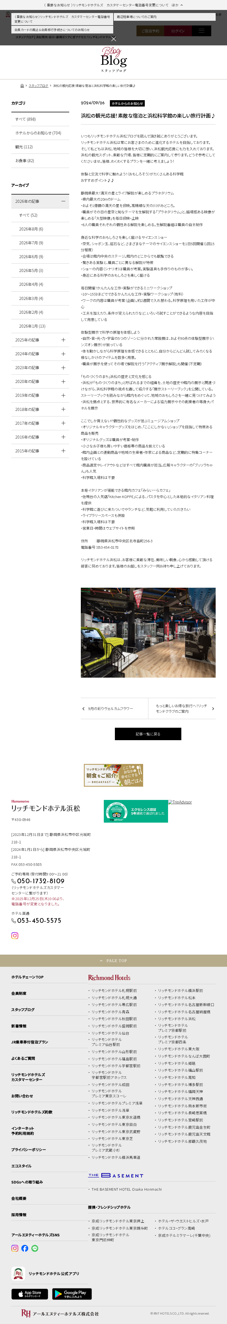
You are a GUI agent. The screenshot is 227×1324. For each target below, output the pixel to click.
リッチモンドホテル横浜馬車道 (116, 1157)
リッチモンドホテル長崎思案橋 (182, 1112)
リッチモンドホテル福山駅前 (180, 1070)
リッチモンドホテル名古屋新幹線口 (186, 1004)
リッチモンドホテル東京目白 (114, 1124)
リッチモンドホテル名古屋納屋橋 (184, 1011)
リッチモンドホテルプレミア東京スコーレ (109, 1093)
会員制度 (18, 993)
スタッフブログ (23, 1009)
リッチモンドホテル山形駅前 (114, 1051)
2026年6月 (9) (31, 256)
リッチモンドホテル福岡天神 (180, 1091)
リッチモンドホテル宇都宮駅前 (116, 1065)
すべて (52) (28, 215)
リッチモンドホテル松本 (177, 997)
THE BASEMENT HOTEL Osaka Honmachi (127, 1189)
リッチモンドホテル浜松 (177, 1018)
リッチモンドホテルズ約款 (31, 1112)
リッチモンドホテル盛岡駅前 (114, 1026)
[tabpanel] (113, 775)
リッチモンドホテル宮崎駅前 (180, 1120)
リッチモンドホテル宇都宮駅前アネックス (109, 1075)
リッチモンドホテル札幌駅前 (114, 990)
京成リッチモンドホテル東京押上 (118, 1221)
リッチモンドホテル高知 (177, 1077)
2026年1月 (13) (32, 326)
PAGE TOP (117, 960)
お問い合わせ (22, 1096)
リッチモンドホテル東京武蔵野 (116, 1131)
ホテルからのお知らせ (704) (38, 133)
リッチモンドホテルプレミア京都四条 (173, 1040)
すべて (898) (25, 119)
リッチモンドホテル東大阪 (178, 1048)
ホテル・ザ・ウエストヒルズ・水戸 (183, 1221)
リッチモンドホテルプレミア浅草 (117, 1103)
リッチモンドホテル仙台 (110, 1033)
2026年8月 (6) (31, 229)
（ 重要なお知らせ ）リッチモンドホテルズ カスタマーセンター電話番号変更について (62, 19)
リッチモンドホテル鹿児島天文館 (184, 1134)
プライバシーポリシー (28, 1149)
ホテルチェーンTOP (27, 977)
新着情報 (18, 1026)
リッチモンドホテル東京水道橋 (116, 1117)
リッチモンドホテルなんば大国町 (184, 1056)
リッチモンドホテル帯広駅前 (114, 1004)
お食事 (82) (24, 160)
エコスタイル (21, 1166)
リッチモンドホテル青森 (110, 1011)
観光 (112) (24, 146)
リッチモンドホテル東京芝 (112, 1138)
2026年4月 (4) (31, 284)
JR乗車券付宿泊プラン (29, 1042)
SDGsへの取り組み (27, 1182)
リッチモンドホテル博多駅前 (180, 1084)
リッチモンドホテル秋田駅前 (114, 1018)
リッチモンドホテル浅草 (110, 1110)
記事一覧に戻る (148, 734)
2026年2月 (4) (31, 312)
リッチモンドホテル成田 (110, 1084)
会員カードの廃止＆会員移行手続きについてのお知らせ (52, 29)
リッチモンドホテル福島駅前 (114, 1058)
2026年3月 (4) (31, 298)
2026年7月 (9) (31, 242)
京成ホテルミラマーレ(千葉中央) (184, 1235)
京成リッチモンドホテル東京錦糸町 (120, 1228)
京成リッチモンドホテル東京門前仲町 (110, 1237)
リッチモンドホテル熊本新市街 (182, 1105)
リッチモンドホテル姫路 (177, 1063)
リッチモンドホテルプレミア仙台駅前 (107, 1042)
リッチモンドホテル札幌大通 (114, 997)
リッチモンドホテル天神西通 (180, 1098)
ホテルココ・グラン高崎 (176, 1228)
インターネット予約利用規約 (22, 1131)
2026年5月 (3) (31, 270)
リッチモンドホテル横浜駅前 (180, 990)
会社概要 (18, 1198)
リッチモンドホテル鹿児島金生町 (184, 1127)
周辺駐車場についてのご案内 (136, 16)
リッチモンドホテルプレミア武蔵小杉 (107, 1148)
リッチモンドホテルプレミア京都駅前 (173, 1028)
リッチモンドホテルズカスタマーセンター (28, 1077)
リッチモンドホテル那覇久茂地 (182, 1141)
